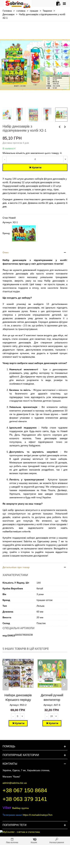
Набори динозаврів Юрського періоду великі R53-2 (18, 699)
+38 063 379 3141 (25, 799)
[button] (35, 252)
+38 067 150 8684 (25, 790)
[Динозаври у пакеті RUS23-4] (59, 126)
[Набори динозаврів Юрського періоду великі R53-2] (18, 673)
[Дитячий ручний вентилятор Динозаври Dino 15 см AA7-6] (51, 673)
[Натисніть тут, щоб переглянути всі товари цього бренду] (24, 233)
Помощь (9, 746)
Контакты (10, 763)
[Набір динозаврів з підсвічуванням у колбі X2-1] (35, 103)
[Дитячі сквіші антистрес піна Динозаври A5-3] (64, 126)
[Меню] (64, 3)
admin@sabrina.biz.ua (15, 783)
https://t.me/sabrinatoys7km (37, 815)
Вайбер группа (16, 808)
